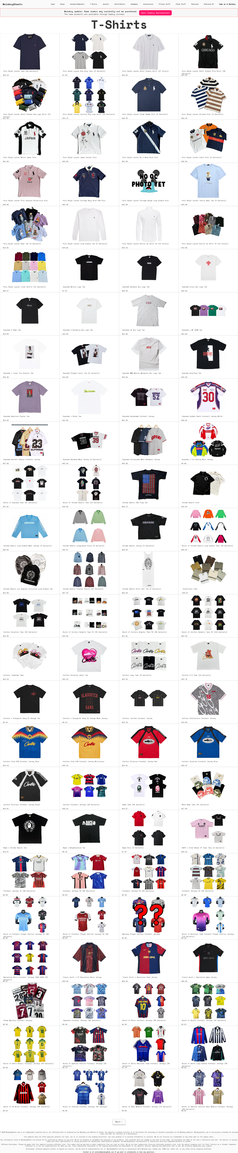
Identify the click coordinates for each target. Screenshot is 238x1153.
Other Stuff (181, 4)
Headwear (134, 4)
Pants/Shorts (119, 4)
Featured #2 (209, 4)
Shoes (62, 4)
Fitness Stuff (164, 4)
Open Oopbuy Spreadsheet (155, 12)
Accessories (148, 4)
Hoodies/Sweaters (77, 4)
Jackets (106, 4)
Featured (194, 4)
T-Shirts (93, 4)
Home (53, 4)
